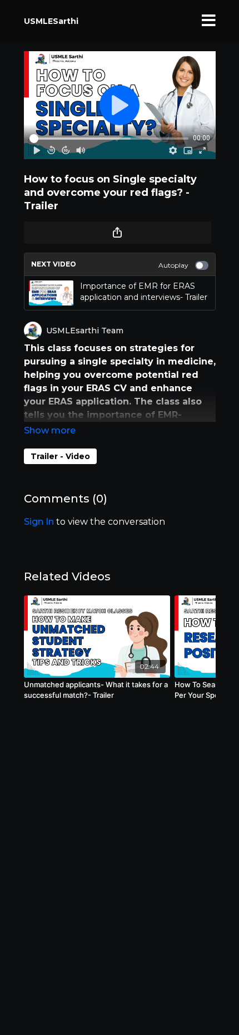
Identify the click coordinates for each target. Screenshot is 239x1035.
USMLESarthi (51, 21)
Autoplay (173, 265)
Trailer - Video (60, 456)
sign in (39, 521)
